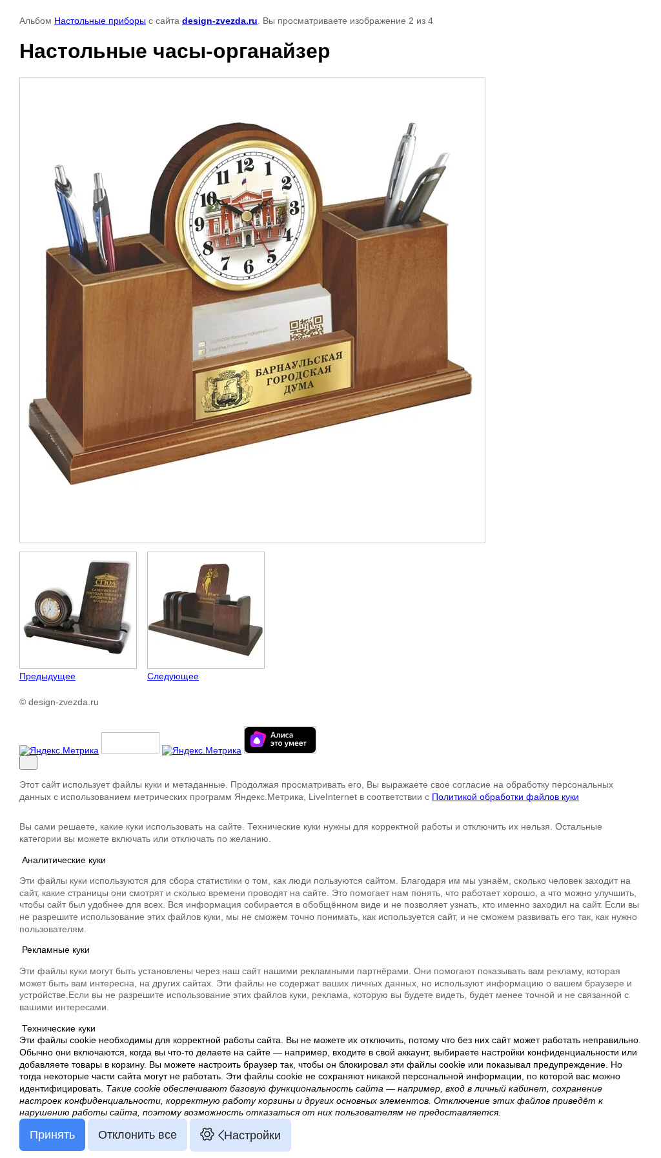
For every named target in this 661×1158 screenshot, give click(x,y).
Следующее (173, 676)
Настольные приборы (100, 20)
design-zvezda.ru (220, 20)
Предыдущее (47, 676)
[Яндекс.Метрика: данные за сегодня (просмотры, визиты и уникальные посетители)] (59, 750)
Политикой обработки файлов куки (505, 797)
